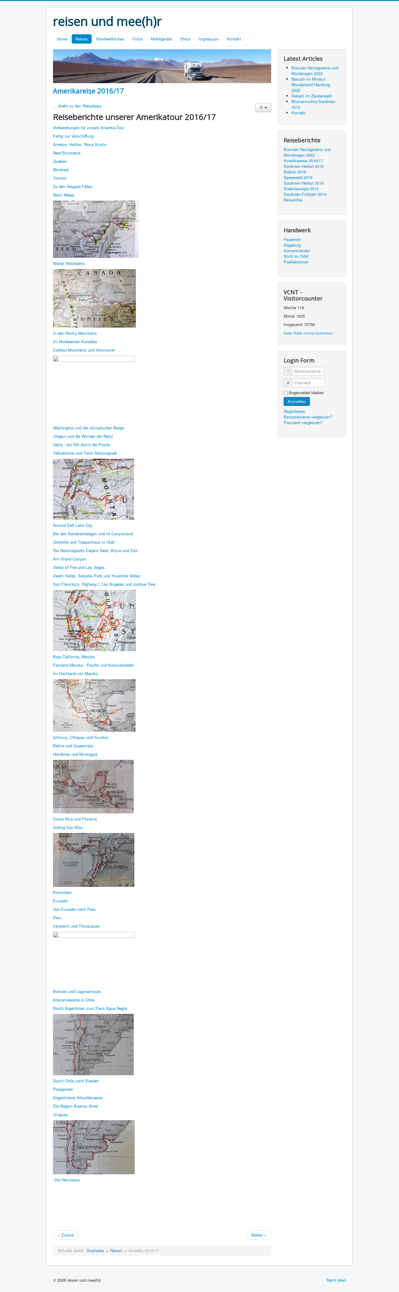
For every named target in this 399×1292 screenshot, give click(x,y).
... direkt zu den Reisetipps (77, 106)
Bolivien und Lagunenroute (77, 991)
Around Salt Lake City (73, 525)
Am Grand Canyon (69, 559)
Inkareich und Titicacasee (76, 926)
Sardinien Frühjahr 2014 (305, 194)
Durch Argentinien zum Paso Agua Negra (90, 1008)
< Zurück (66, 1235)
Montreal (61, 170)
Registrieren (295, 411)
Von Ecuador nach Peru (74, 909)
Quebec (60, 161)
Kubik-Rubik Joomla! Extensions (308, 332)
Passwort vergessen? (303, 422)
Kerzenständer (297, 250)
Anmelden (297, 401)
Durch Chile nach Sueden (76, 1081)
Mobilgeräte (161, 39)
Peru (57, 917)
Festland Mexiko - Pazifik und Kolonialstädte (93, 665)
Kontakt (234, 39)
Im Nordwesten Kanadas (75, 341)
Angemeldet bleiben (306, 392)
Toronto (59, 178)
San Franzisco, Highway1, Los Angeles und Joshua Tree (104, 584)
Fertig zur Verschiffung (73, 136)
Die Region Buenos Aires (75, 1106)
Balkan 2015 (295, 172)
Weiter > (259, 1235)
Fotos (137, 39)
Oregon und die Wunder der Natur (83, 436)
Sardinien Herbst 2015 (304, 166)
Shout (185, 39)
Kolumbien (62, 892)
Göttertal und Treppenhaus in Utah (84, 542)
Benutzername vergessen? (308, 417)
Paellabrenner (296, 262)
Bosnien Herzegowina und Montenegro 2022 (307, 152)
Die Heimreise (66, 1180)
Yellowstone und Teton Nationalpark (85, 453)
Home (62, 39)
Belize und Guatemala (73, 746)
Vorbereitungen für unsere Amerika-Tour (88, 127)
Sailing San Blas (68, 827)
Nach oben (336, 1280)
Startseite (95, 1250)
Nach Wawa (63, 195)
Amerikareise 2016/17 (88, 90)
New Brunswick (67, 153)
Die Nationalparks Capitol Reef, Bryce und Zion (95, 550)
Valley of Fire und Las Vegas (79, 567)
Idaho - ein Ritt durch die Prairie (81, 444)
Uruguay (60, 1114)
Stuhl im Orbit (296, 256)
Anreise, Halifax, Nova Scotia (79, 144)
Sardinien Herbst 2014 (304, 183)
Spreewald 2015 (298, 177)
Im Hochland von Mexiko (75, 673)
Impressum (209, 39)
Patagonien (63, 1089)
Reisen (81, 39)
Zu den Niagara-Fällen (73, 186)
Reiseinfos (293, 200)
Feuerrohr (292, 239)
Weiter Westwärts (69, 263)
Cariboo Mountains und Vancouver (84, 350)
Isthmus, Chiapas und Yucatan (80, 737)
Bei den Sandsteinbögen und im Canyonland (93, 534)
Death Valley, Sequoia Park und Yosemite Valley (96, 576)
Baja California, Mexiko (74, 657)
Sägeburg (292, 245)
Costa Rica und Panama (75, 819)
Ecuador (60, 901)
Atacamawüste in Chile (73, 1000)
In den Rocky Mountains (75, 333)
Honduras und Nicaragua (75, 754)
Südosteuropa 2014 (301, 189)
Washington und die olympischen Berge (88, 428)
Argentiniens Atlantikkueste (78, 1097)
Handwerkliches (110, 39)
